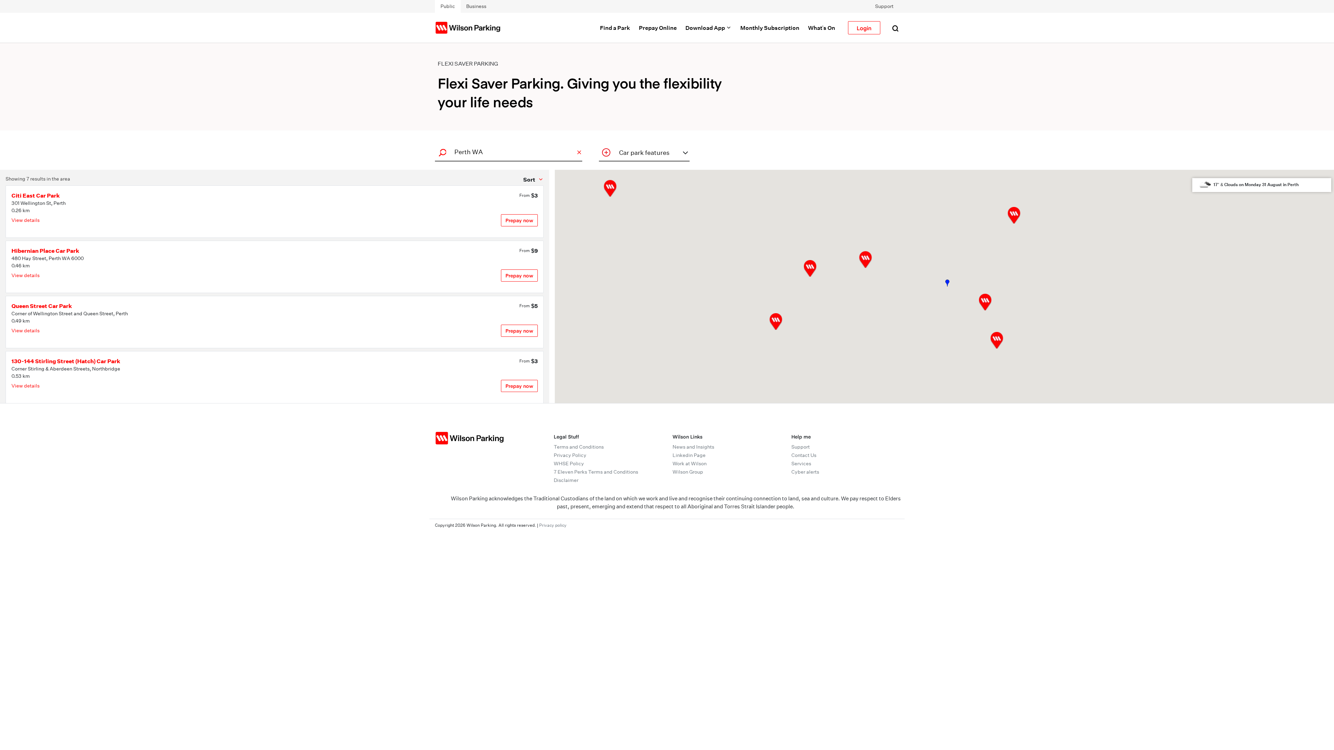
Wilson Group (688, 472)
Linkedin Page (689, 455)
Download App (705, 27)
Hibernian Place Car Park (45, 250)
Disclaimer (566, 480)
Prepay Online (658, 27)
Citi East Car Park (35, 195)
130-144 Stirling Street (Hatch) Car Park (65, 361)
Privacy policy (553, 525)
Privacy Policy (570, 455)
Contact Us (803, 455)
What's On (821, 27)
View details (25, 220)
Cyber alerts (805, 472)
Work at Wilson (690, 463)
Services (801, 463)
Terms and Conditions (579, 447)
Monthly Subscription (769, 27)
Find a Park (615, 27)
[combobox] (507, 151)
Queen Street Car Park (41, 305)
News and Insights (693, 447)
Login (864, 28)
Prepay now (519, 220)
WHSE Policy (569, 463)
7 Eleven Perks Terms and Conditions (596, 472)
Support (884, 6)
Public (447, 6)
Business (476, 6)
